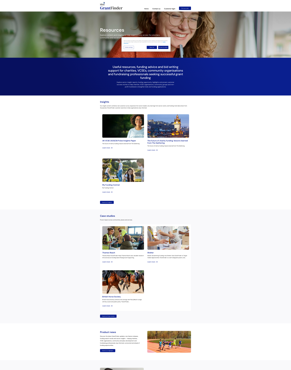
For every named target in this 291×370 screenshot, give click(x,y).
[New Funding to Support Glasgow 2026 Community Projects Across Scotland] (169, 331)
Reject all (152, 47)
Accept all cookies (163, 47)
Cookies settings (129, 47)
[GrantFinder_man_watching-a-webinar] (122, 368)
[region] (146, 44)
